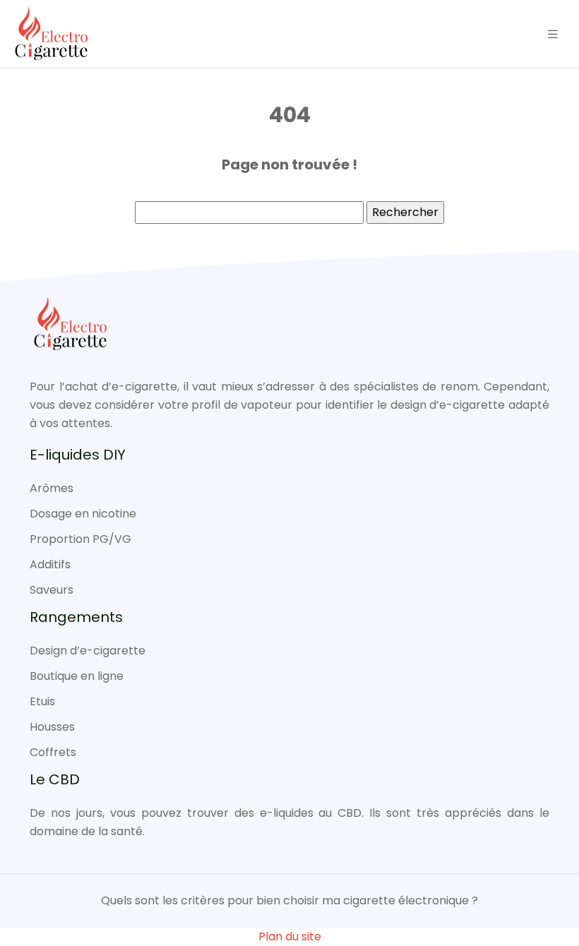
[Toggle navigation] (552, 34)
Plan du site (289, 936)
